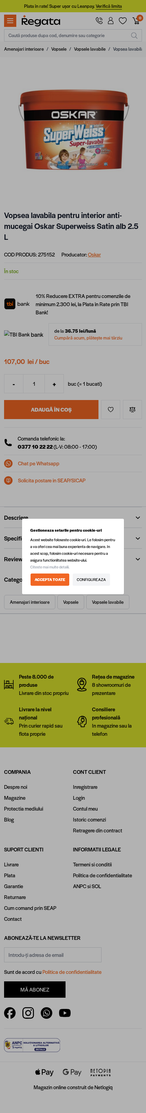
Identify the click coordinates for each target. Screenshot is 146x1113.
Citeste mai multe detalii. (50, 567)
